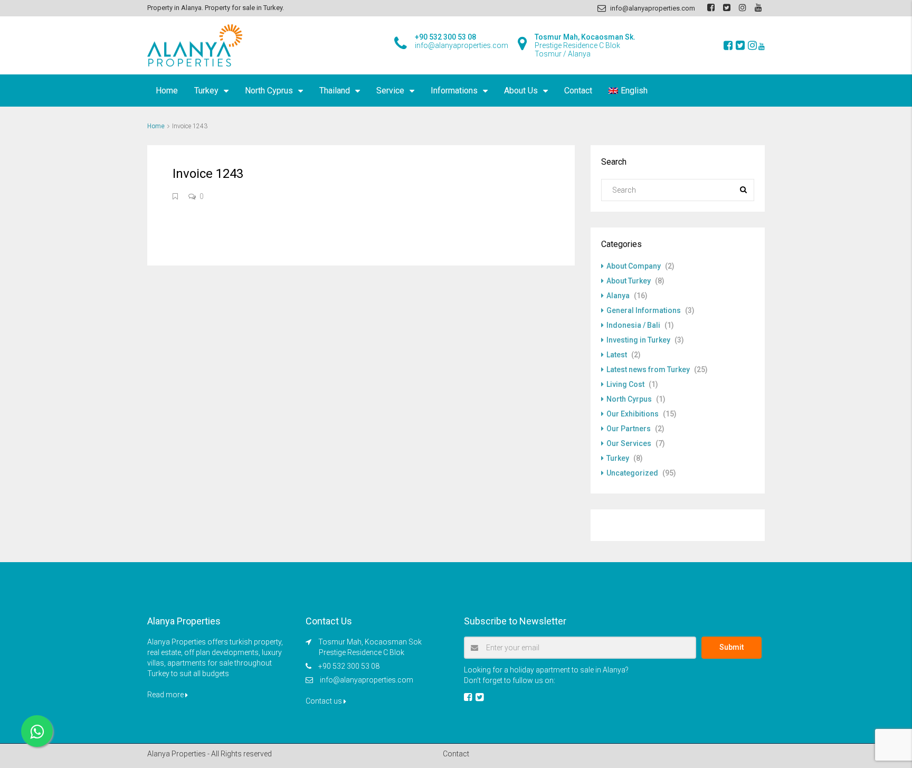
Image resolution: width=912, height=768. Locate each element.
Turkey (206, 91)
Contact (578, 91)
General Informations (643, 310)
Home (167, 91)
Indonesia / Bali (633, 325)
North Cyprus (269, 91)
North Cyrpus (629, 399)
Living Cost (625, 384)
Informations (454, 91)
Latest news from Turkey (648, 369)
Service (390, 91)
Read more (166, 694)
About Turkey (628, 281)
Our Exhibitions (632, 414)
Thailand (334, 91)
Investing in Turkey (638, 340)
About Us (521, 91)
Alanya (618, 295)
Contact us (325, 701)
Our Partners (628, 428)
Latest (616, 354)
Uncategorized (632, 473)
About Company (633, 266)
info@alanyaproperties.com (366, 680)
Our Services (628, 443)
